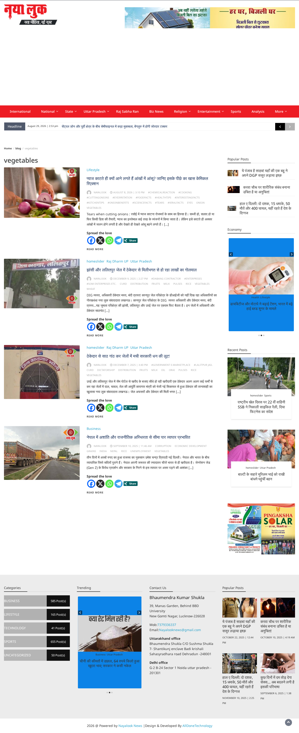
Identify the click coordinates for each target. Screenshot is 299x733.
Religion (180, 111)
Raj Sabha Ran (127, 111)
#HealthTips (163, 197)
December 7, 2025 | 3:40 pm (130, 364)
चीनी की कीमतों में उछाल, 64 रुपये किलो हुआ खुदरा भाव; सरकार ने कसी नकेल (109, 663)
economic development (191, 446)
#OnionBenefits (118, 202)
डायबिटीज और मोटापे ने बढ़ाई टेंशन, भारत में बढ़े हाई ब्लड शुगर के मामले (261, 306)
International (20, 111)
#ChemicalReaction (161, 192)
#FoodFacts (143, 197)
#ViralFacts (176, 202)
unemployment (140, 451)
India (103, 451)
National (48, 111)
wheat (91, 289)
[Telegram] (118, 240)
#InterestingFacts (187, 197)
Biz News (156, 111)
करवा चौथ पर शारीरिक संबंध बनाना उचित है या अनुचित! (266, 189)
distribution (139, 283)
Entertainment (209, 111)
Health (255, 297)
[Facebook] (91, 240)
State (69, 111)
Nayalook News (130, 725)
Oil (163, 370)
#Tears (159, 202)
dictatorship (106, 370)
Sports (236, 111)
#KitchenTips (95, 202)
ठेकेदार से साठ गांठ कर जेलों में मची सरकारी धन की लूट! (128, 356)
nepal (114, 451)
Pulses (177, 283)
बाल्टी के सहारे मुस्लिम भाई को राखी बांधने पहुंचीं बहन (261, 476)
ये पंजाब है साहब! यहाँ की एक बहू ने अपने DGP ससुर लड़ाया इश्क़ (265, 173)
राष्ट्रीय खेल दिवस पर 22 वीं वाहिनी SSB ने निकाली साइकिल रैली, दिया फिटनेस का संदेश (261, 406)
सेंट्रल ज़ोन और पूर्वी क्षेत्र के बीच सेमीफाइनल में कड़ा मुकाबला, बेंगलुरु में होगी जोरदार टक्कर (114, 126)
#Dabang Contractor (166, 278)
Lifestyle (93, 170)
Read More (95, 249)
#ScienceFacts (142, 202)
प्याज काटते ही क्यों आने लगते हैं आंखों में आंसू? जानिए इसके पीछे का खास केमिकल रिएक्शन (147, 181)
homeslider (95, 261)
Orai (172, 370)
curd (123, 283)
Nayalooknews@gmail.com (180, 630)
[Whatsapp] (109, 240)
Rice (188, 283)
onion (200, 202)
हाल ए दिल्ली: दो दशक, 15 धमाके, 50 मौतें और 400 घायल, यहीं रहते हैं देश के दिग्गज (265, 208)
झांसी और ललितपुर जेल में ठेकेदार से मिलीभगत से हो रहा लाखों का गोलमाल (142, 270)
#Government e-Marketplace (170, 364)
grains (91, 451)
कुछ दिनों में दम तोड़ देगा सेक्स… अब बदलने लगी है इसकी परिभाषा (277, 682)
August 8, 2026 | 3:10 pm (129, 192)
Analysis (258, 111)
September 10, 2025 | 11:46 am (132, 446)
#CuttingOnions (98, 197)
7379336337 (166, 624)
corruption (163, 446)
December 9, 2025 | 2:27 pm (130, 278)
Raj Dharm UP (117, 261)
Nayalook (100, 192)
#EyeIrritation (122, 197)
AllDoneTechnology (197, 725)
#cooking (185, 192)
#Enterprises (193, 278)
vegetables (94, 207)
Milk (167, 283)
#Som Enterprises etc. (101, 283)
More (279, 111)
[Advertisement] (149, 70)
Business (94, 428)
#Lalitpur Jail (203, 364)
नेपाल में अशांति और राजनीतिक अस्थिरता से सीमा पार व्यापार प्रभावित (138, 437)
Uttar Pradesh (95, 111)
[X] (100, 240)
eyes (190, 202)
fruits (156, 283)
